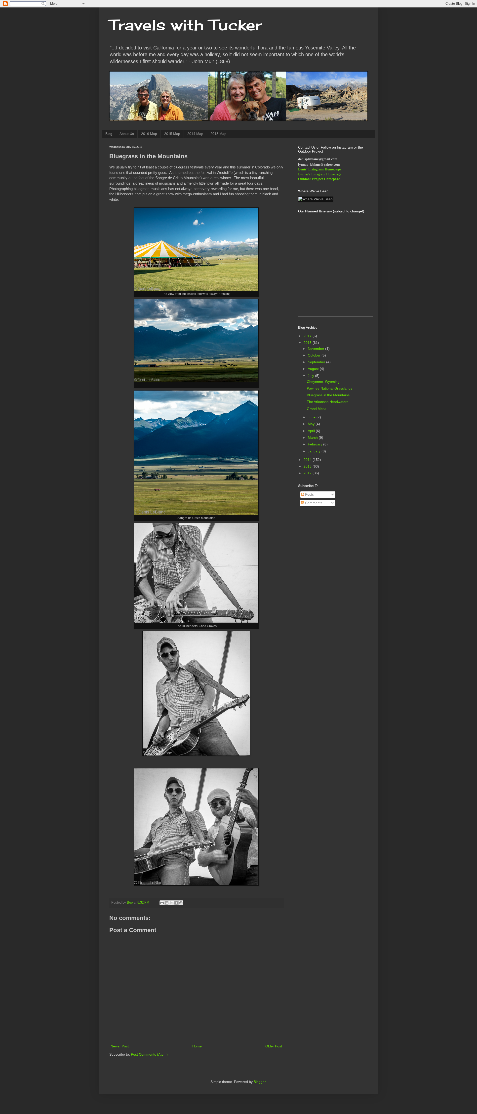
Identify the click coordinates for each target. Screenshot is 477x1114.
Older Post (273, 1046)
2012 (308, 473)
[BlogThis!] (166, 902)
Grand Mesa (316, 409)
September (317, 362)
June (312, 417)
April (312, 431)
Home (197, 1046)
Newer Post (120, 1046)
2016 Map (149, 134)
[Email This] (161, 902)
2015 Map (172, 134)
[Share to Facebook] (176, 902)
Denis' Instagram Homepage (319, 169)
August (314, 369)
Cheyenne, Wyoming (323, 382)
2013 (308, 466)
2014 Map (195, 134)
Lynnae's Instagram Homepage (319, 174)
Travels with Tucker (185, 25)
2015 (308, 343)
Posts (309, 494)
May (312, 424)
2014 (308, 460)
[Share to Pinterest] (180, 902)
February (315, 444)
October (314, 355)
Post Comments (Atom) (149, 1054)
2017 (308, 336)
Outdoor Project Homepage (319, 179)
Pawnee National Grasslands (329, 388)
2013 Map (218, 134)
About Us (126, 134)
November (316, 349)
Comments (313, 503)
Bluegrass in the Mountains (328, 395)
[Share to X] (171, 902)
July (311, 376)
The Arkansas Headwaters (327, 402)
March (313, 437)
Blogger (260, 1082)
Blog (108, 134)
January (314, 451)
